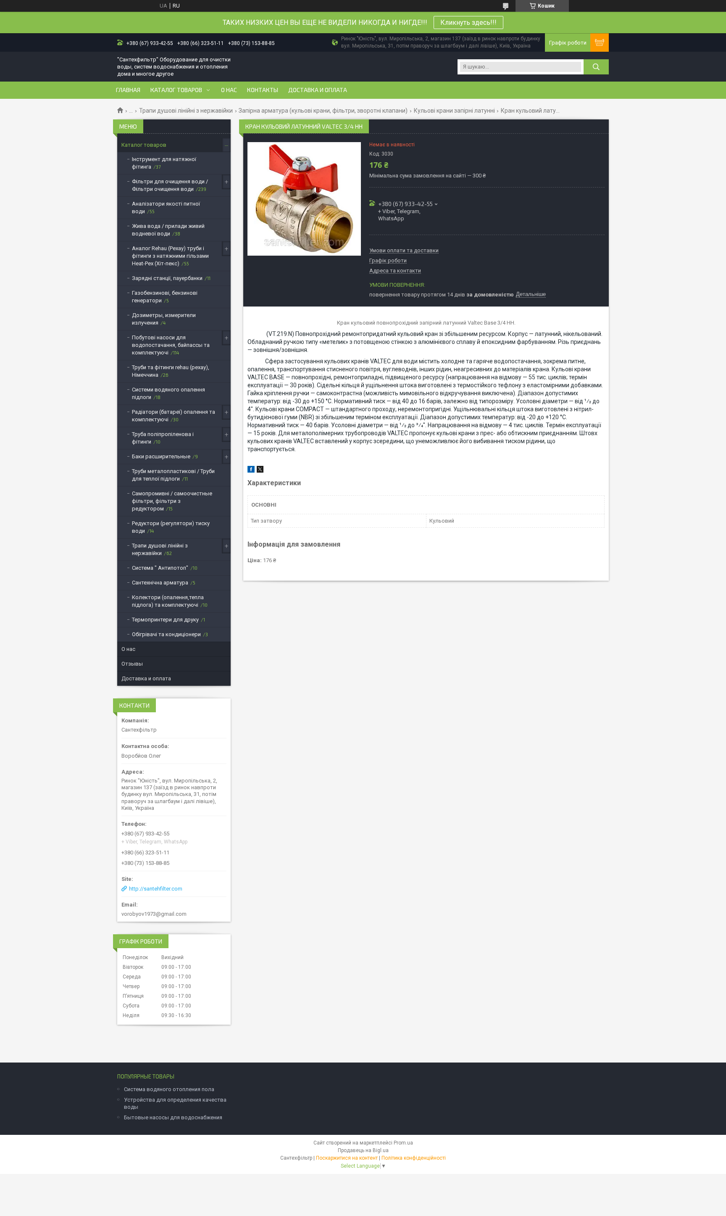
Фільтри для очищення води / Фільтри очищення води (170, 185)
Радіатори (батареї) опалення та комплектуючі (173, 416)
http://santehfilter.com (155, 889)
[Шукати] (596, 66)
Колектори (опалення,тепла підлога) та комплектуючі (168, 601)
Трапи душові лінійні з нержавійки (186, 110)
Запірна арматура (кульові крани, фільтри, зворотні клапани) (323, 110)
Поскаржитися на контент (347, 1158)
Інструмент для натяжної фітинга (164, 163)
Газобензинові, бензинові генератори (164, 297)
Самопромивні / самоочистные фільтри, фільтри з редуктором (172, 501)
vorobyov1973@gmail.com (154, 914)
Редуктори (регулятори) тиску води (171, 527)
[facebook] (251, 471)
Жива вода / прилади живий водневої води (168, 230)
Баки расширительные (161, 456)
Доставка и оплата (317, 90)
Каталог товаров (176, 90)
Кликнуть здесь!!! (468, 22)
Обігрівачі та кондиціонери (166, 634)
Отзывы (132, 664)
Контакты (262, 90)
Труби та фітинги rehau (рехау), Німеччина (170, 371)
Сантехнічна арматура (160, 582)
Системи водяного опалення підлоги (168, 393)
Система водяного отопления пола (169, 1089)
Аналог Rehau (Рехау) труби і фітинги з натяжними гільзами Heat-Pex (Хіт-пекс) (170, 256)
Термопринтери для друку (165, 619)
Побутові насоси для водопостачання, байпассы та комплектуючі (171, 345)
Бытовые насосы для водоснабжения (173, 1117)
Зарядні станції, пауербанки (167, 278)
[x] (260, 471)
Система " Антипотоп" (160, 568)
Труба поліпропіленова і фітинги (163, 438)
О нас (229, 90)
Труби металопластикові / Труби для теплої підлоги (173, 475)
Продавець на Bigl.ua (363, 1150)
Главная (128, 90)
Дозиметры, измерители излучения (164, 319)
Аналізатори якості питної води (166, 207)
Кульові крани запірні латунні (454, 110)
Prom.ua (403, 1143)
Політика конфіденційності (413, 1158)
